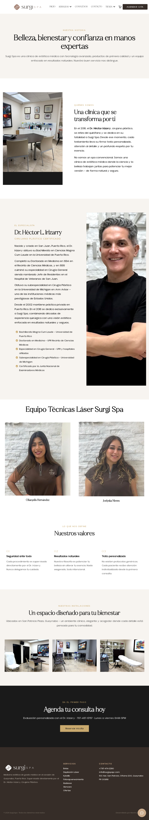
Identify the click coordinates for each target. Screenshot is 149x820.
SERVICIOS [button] (64, 7)
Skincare (67, 787)
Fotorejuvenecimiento (73, 779)
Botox (66, 768)
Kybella (66, 776)
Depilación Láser (71, 772)
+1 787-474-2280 (106, 768)
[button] (114, 7)
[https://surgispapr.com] (28, 7)
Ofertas (67, 790)
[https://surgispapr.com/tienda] (32, 768)
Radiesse (67, 783)
